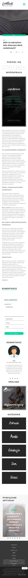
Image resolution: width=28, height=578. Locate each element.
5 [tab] (17, 538)
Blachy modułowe (6, 207)
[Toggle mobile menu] (24, 4)
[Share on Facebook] (4, 67)
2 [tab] (13, 378)
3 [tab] (15, 378)
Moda (14, 35)
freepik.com (5, 280)
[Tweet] (9, 67)
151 (19, 52)
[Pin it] (18, 67)
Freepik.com (5, 561)
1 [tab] (10, 378)
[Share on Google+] (14, 67)
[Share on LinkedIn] (23, 67)
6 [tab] (20, 538)
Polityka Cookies (22, 574)
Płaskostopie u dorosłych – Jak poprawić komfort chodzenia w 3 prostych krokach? (14, 522)
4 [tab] (17, 378)
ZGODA (24, 568)
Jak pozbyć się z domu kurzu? (14, 362)
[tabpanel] (14, 361)
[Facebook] (14, 552)
